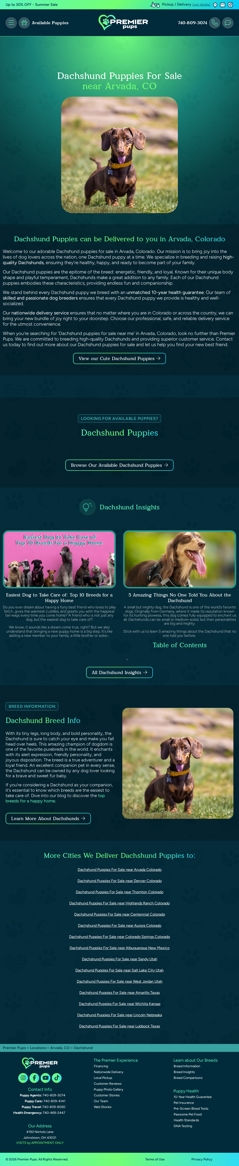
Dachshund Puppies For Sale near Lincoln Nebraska (119, 1015)
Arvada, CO (60, 1048)
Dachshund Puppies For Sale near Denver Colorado (119, 881)
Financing (101, 1066)
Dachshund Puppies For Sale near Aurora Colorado (119, 925)
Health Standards (186, 1120)
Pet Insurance (184, 1103)
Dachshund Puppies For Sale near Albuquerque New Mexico (119, 948)
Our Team (101, 1101)
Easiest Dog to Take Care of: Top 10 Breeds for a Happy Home (59, 597)
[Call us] (214, 22)
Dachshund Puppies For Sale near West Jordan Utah (119, 981)
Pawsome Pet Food (188, 1114)
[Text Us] (227, 22)
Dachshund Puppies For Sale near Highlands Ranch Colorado (119, 903)
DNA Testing (183, 1126)
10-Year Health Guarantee (193, 1097)
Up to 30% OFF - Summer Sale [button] (32, 4)
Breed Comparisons (188, 1078)
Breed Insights (184, 1072)
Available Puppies (50, 23)
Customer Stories (107, 1095)
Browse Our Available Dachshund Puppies (116, 465)
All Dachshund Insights (116, 672)
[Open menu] (11, 22)
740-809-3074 (192, 23)
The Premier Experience (116, 1060)
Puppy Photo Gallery (108, 1089)
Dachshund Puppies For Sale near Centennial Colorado (119, 914)
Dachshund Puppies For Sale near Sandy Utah (119, 959)
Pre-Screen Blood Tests (191, 1109)
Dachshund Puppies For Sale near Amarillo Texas (119, 992)
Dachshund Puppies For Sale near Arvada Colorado (120, 869)
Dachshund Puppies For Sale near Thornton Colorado (119, 892)
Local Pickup (103, 1078)
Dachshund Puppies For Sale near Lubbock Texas (119, 1026)
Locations (38, 1048)
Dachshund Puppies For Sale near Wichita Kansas (119, 1004)
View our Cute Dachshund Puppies (117, 358)
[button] (215, 5)
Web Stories (103, 1107)
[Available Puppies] (24, 22)
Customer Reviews (108, 1084)
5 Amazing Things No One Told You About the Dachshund (179, 597)
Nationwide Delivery (108, 1072)
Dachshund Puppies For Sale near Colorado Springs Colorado (119, 936)
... (184, 659)
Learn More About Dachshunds (45, 818)
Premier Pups (14, 1048)
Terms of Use (155, 1159)
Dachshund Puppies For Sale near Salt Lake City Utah (119, 970)
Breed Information (187, 1066)
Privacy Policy (201, 1159)
